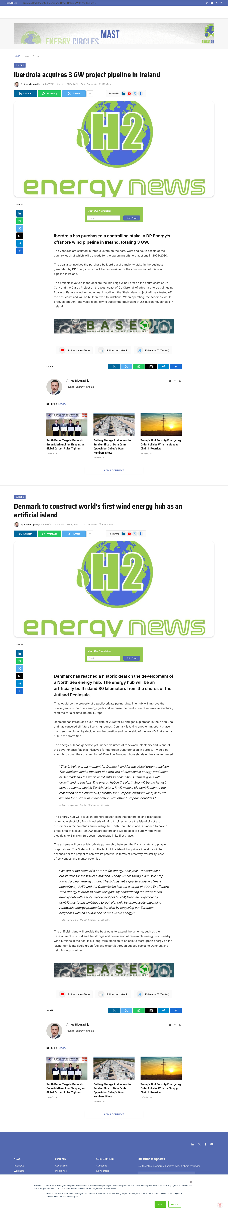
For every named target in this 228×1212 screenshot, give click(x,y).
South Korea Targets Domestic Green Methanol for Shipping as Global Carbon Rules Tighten (65, 444)
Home (27, 56)
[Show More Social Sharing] (89, 93)
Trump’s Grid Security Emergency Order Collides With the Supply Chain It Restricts (60, 3)
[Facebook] (19, 250)
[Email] (19, 235)
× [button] (191, 1180)
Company (60, 1159)
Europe (36, 56)
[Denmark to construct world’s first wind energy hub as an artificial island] (114, 589)
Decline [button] (174, 1204)
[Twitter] (19, 228)
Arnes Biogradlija (32, 84)
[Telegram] (19, 243)
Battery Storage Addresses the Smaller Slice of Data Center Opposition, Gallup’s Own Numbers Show (112, 446)
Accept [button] (160, 1204)
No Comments (90, 84)
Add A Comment (114, 470)
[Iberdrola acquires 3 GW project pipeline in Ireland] (114, 149)
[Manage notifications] (220, 1204)
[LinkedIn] (19, 213)
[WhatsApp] (19, 220)
